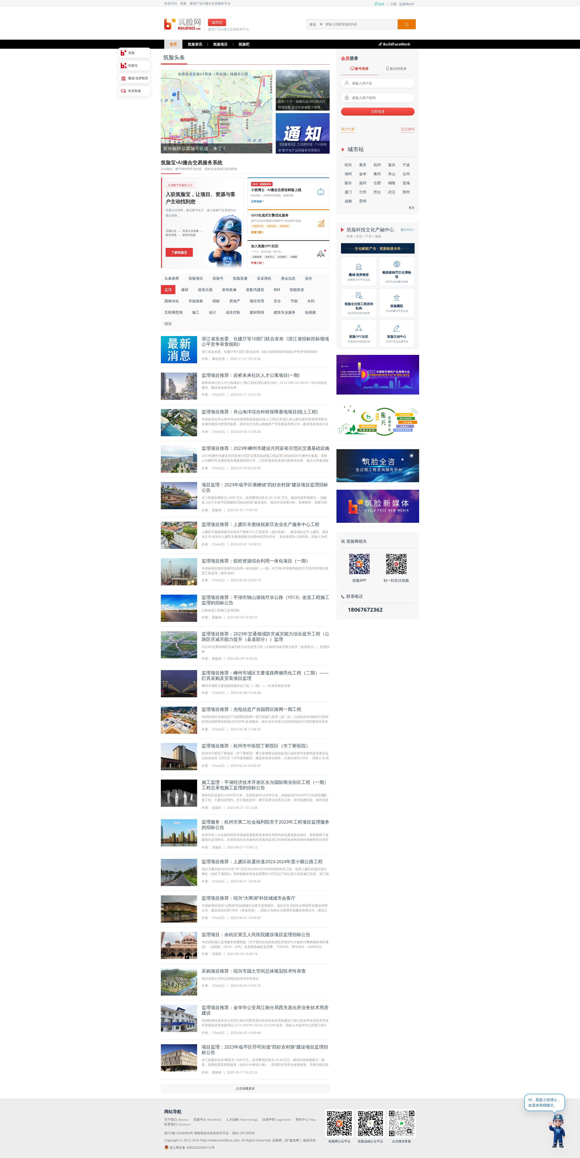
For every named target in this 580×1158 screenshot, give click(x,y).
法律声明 (276, 1119)
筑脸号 (218, 278)
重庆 (362, 164)
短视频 (310, 312)
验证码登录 (398, 68)
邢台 (377, 191)
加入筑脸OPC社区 (264, 246)
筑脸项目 (220, 44)
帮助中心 (306, 1119)
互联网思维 (173, 312)
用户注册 (348, 129)
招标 (216, 300)
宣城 (406, 182)
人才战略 (242, 1119)
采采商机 (264, 278)
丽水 (348, 182)
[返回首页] (182, 24)
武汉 (391, 191)
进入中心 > (408, 230)
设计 (212, 312)
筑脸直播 (240, 278)
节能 (294, 300)
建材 (184, 289)
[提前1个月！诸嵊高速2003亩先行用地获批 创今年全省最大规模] (303, 89)
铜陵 (391, 182)
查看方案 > (257, 232)
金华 (362, 173)
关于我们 (176, 1119)
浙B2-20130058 (243, 1133)
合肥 (377, 182)
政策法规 (205, 289)
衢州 (377, 173)
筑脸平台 (207, 1119)
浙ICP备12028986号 (178, 1133)
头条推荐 (171, 278)
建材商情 (257, 312)
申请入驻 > (257, 263)
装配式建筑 (255, 289)
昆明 (362, 201)
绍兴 (168, 323)
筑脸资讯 (195, 44)
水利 (310, 300)
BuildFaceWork (396, 44)
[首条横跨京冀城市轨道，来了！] (216, 111)
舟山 (391, 173)
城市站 (217, 22)
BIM (277, 289)
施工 (195, 312)
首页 (173, 44)
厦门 (348, 191)
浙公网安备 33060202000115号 (192, 1147)
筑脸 (183, 3)
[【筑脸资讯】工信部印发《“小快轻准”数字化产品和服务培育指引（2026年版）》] (303, 132)
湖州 (348, 173)
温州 (362, 182)
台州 (406, 173)
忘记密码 (408, 129)
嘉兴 (391, 164)
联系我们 (177, 1124)
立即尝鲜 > (257, 201)
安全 (277, 300)
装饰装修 (229, 289)
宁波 (406, 164)
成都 (348, 201)
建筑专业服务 (284, 312)
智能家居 (297, 289)
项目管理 (257, 300)
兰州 (362, 191)
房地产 (234, 300)
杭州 (377, 164)
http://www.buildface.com (219, 1140)
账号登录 (362, 68)
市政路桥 (195, 300)
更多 (412, 208)
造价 (308, 278)
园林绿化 (171, 300)
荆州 (406, 191)
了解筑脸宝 (179, 252)
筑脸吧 (244, 44)
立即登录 (378, 111)
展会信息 (288, 278)
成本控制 (233, 312)
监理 (168, 289)
